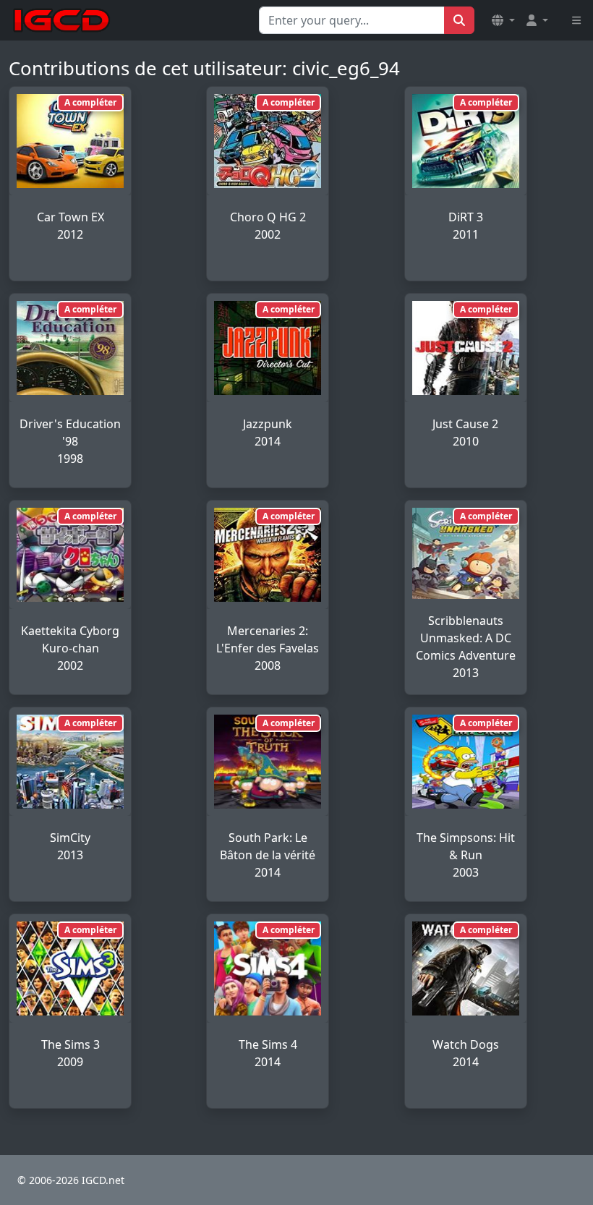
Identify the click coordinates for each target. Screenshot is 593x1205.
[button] (503, 20)
